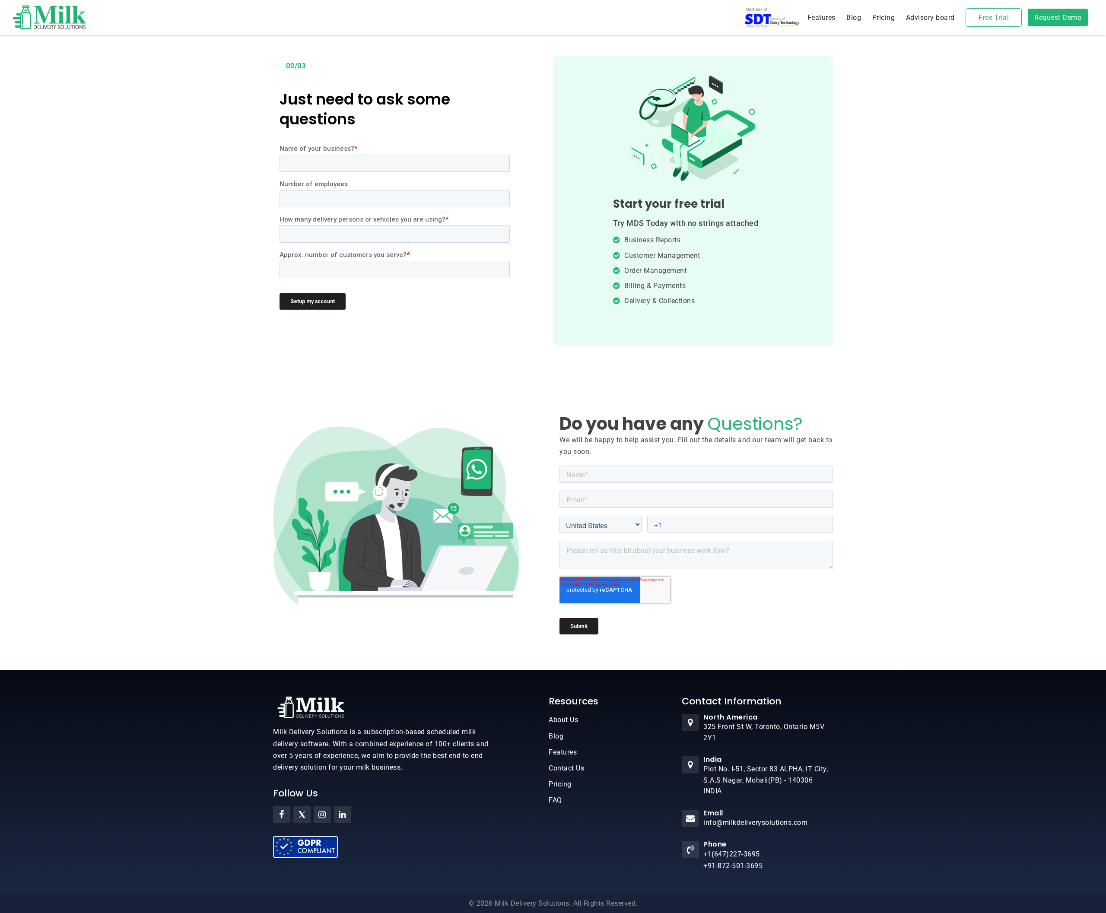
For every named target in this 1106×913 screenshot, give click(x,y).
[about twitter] (302, 814)
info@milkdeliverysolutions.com (755, 822)
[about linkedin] (342, 814)
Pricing (883, 17)
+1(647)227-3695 (731, 854)
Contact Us (566, 768)
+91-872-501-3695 (733, 866)
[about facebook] (281, 814)
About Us (563, 720)
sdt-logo (772, 17)
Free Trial (994, 17)
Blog (853, 17)
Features (821, 17)
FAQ (555, 800)
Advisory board (930, 17)
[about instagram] (322, 814)
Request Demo (1057, 17)
